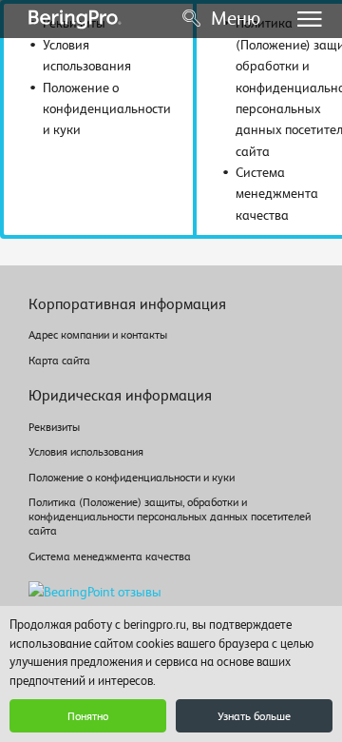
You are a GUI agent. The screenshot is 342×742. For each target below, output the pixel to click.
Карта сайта (59, 360)
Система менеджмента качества (109, 556)
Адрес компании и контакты (97, 335)
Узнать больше (254, 716)
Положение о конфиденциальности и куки (131, 477)
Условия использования (85, 452)
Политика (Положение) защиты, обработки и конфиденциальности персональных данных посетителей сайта (169, 516)
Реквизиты (54, 427)
